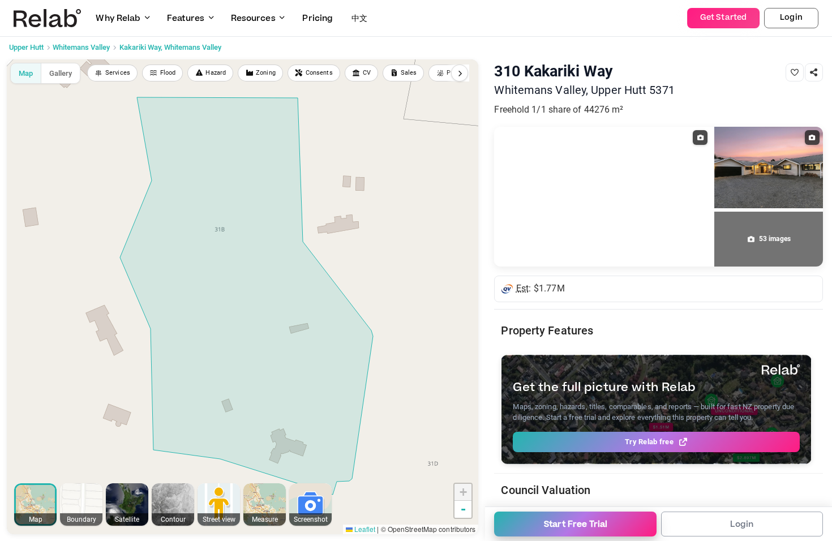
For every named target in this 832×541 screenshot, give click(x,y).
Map (26, 73)
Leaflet (364, 529)
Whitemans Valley (81, 47)
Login (791, 17)
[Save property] (795, 72)
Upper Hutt (26, 47)
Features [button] (185, 18)
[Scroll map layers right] (459, 73)
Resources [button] (253, 18)
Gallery (60, 73)
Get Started (723, 17)
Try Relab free (649, 441)
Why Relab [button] (118, 18)
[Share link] (814, 72)
